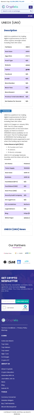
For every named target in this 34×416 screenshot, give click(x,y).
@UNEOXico (30, 69)
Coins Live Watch (7, 341)
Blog (2, 385)
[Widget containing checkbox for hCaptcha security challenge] (15, 307)
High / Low (5, 354)
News (3, 382)
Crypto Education (7, 372)
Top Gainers (5, 347)
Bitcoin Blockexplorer (9, 407)
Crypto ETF (5, 360)
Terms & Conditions (8, 328)
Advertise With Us (7, 375)
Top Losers (5, 350)
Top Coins (4, 344)
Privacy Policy (22, 328)
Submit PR (5, 388)
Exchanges (5, 357)
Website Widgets (7, 400)
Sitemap (4, 330)
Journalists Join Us (7, 379)
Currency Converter (8, 397)
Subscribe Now (22, 301)
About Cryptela (6, 369)
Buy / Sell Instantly (7, 403)
